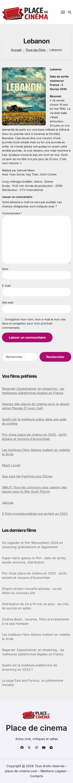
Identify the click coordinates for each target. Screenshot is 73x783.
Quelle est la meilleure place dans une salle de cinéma (34, 421)
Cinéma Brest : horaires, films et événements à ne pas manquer (35, 621)
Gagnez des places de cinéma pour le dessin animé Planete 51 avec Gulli (35, 406)
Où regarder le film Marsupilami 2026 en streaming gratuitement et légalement (32, 545)
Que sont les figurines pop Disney (27, 476)
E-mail (6, 285)
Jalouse (7, 502)
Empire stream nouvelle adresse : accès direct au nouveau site (32, 591)
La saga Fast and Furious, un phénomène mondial (32, 683)
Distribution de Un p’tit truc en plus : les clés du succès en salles (35, 606)
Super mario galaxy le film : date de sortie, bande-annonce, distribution (34, 560)
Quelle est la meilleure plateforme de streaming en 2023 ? (29, 667)
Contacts (36, 776)
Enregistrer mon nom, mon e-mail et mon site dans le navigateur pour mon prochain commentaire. (33, 323)
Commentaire (12, 213)
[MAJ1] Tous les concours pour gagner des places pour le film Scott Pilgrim (34, 489)
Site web (7, 302)
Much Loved (11, 465)
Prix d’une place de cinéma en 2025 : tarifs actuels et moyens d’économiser (34, 437)
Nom (5, 269)
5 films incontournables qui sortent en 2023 (35, 514)
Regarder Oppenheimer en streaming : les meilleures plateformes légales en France (33, 391)
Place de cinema (36, 728)
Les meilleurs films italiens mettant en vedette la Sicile (36, 452)
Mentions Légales (53, 771)
